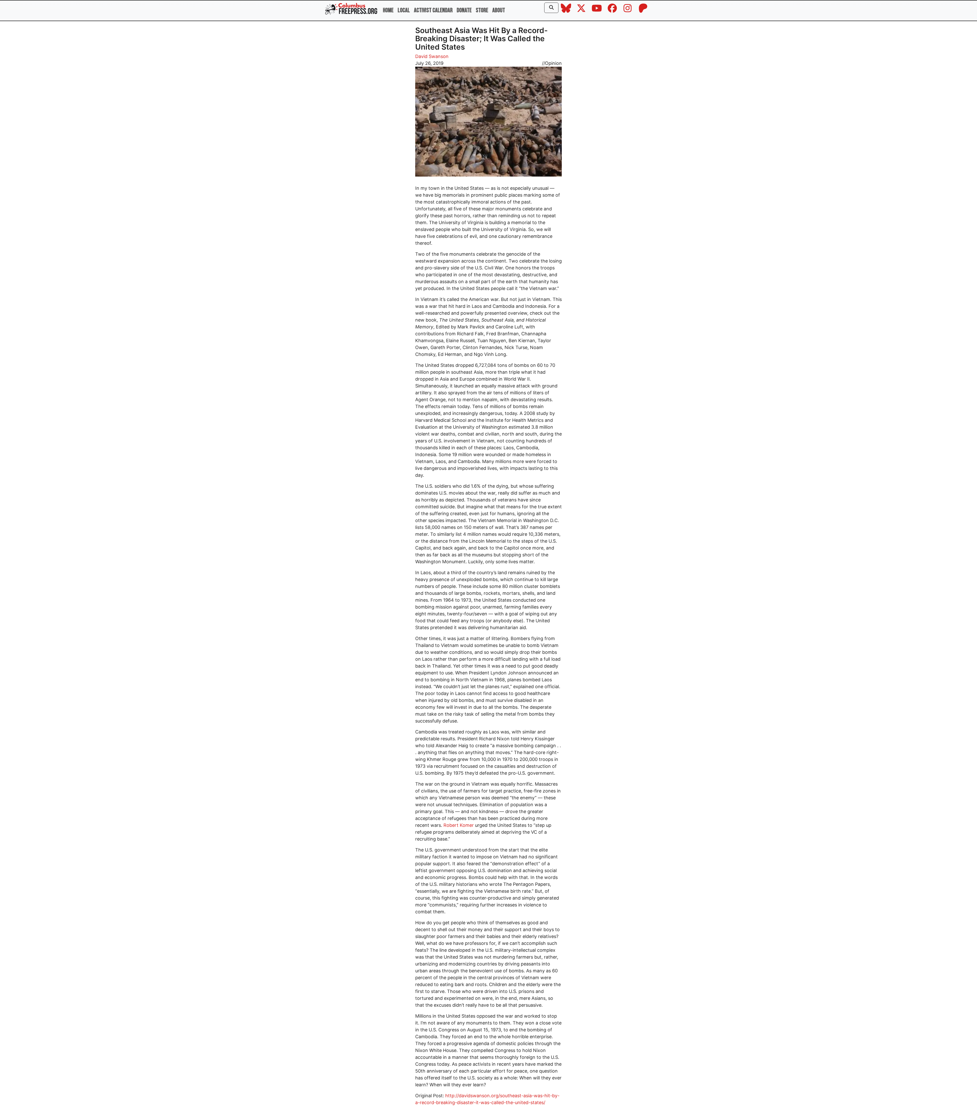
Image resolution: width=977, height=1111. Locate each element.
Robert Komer (458, 825)
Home (388, 10)
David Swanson (432, 56)
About (498, 10)
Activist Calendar (433, 10)
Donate (464, 10)
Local (404, 10)
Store (482, 10)
